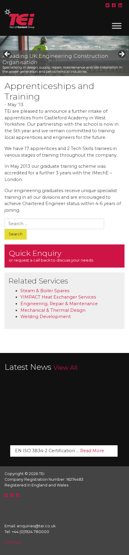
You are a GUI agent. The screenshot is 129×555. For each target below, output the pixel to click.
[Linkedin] (120, 5)
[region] (64, 56)
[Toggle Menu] (117, 26)
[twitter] (108, 5)
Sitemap (12, 542)
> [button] (121, 54)
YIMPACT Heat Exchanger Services (58, 297)
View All (65, 367)
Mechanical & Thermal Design (53, 310)
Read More (92, 450)
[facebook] (114, 5)
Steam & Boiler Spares (44, 290)
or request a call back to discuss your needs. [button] (51, 255)
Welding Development (45, 316)
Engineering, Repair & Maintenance (59, 303)
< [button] (7, 54)
